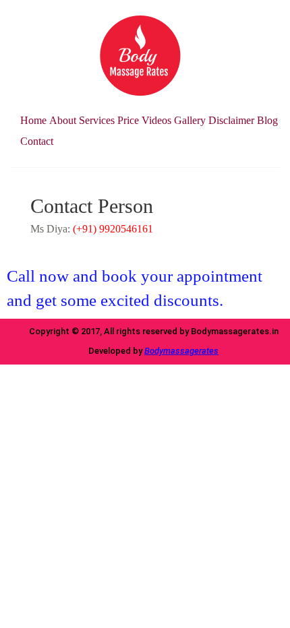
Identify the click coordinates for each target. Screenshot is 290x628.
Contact (36, 141)
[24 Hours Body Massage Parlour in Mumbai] (140, 55)
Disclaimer (231, 120)
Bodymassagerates (181, 351)
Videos (156, 120)
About (62, 120)
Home (33, 120)
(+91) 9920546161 (113, 228)
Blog (267, 120)
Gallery (190, 120)
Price (128, 120)
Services (97, 120)
